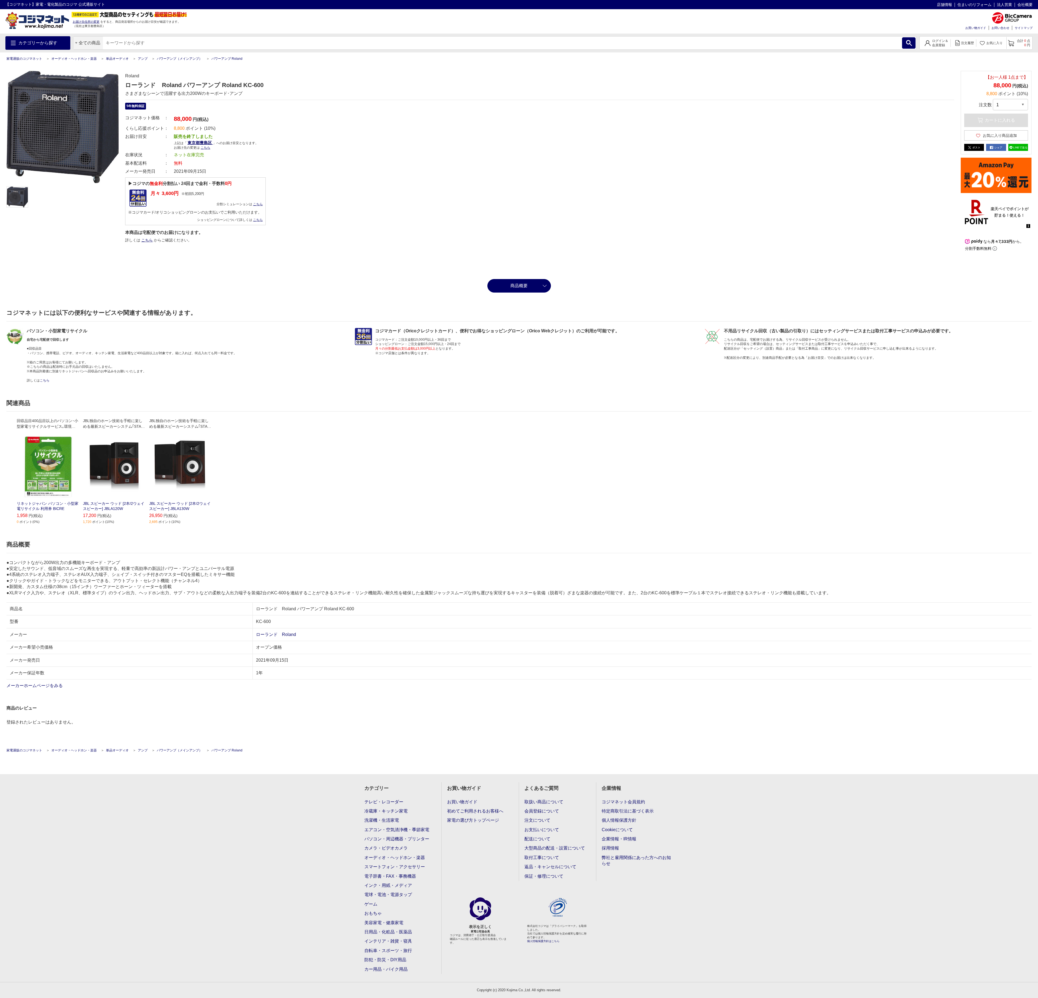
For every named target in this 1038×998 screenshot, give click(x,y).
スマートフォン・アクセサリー (394, 866)
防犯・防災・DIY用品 (385, 959)
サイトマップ (1024, 27)
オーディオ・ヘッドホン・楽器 (74, 59)
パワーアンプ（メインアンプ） (179, 59)
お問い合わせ (1000, 27)
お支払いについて (541, 829)
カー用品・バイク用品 (386, 969)
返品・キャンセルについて (550, 866)
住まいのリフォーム (974, 4)
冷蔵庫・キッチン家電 (386, 811)
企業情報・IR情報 (619, 839)
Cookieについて (617, 829)
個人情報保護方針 (619, 820)
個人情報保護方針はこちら (543, 941)
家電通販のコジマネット (24, 59)
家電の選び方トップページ (473, 820)
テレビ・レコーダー (383, 802)
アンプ (143, 59)
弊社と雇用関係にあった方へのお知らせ (636, 860)
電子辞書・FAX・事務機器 (390, 876)
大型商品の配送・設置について (554, 848)
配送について (537, 839)
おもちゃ (373, 913)
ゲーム (370, 904)
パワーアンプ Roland (226, 59)
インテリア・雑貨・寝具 (388, 941)
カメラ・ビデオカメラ (386, 848)
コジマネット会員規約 (623, 802)
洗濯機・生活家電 (381, 820)
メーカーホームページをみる (35, 685)
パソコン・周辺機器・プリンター (396, 839)
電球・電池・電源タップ (388, 894)
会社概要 (1025, 4)
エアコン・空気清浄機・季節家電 (396, 829)
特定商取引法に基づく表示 (628, 811)
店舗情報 (944, 4)
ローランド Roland (276, 634)
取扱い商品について (543, 802)
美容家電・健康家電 (383, 922)
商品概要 (519, 285)
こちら (258, 204)
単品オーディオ (117, 59)
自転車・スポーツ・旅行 (388, 950)
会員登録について (541, 811)
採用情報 (610, 848)
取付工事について (541, 857)
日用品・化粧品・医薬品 (388, 932)
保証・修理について (543, 876)
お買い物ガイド (975, 27)
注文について (537, 820)
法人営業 (1004, 4)
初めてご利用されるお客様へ (475, 811)
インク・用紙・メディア (388, 885)
